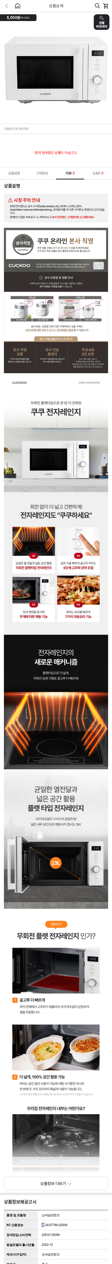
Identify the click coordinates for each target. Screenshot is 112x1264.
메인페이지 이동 (17, 6)
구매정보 (42, 173)
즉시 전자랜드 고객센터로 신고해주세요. (73, 217)
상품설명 (14, 173)
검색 (97, 6)
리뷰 (70, 173)
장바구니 (105, 6)
